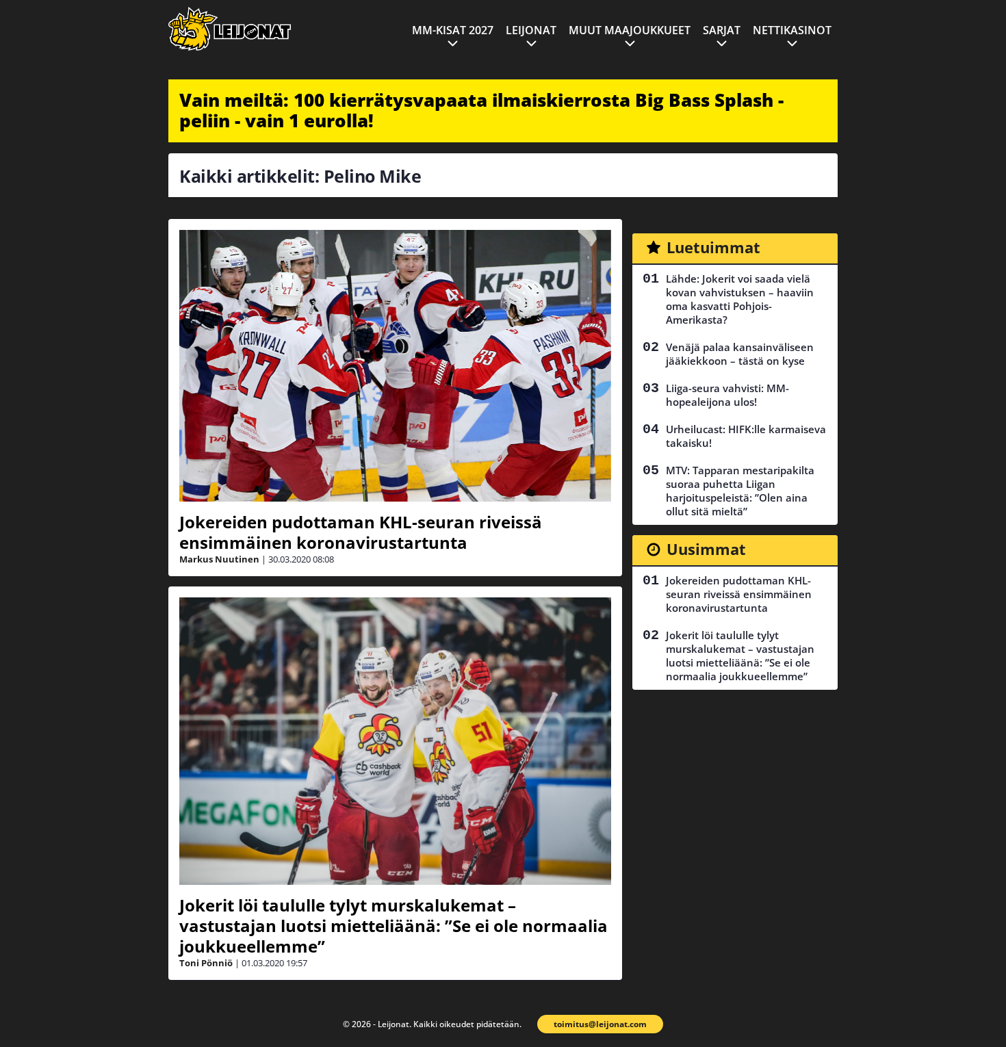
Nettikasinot (792, 30)
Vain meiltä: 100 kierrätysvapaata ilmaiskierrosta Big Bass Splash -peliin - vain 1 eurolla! (481, 110)
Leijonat (531, 30)
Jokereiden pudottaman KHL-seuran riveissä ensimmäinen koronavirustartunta (360, 532)
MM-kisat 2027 (452, 30)
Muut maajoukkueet (630, 30)
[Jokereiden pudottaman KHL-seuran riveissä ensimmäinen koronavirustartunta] (395, 366)
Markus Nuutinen (219, 559)
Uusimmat (706, 549)
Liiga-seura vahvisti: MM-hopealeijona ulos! (727, 395)
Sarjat (721, 30)
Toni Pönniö (206, 963)
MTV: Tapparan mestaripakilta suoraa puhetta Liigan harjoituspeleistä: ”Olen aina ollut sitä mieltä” (740, 490)
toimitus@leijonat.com (600, 1024)
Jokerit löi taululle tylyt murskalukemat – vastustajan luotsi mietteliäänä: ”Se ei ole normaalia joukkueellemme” (393, 925)
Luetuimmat (713, 247)
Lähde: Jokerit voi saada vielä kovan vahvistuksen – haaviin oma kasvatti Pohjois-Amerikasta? (740, 299)
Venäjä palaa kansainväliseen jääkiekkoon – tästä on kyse (740, 353)
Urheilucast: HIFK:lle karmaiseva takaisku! (746, 436)
